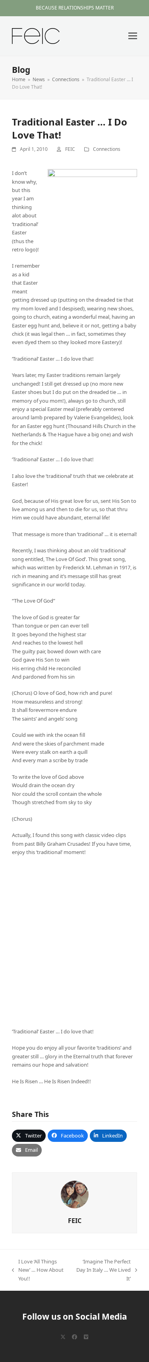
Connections (106, 149)
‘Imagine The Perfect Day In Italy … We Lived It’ (103, 1270)
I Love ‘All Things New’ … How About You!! (38, 1270)
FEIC (70, 149)
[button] (132, 35)
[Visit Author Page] (75, 1193)
